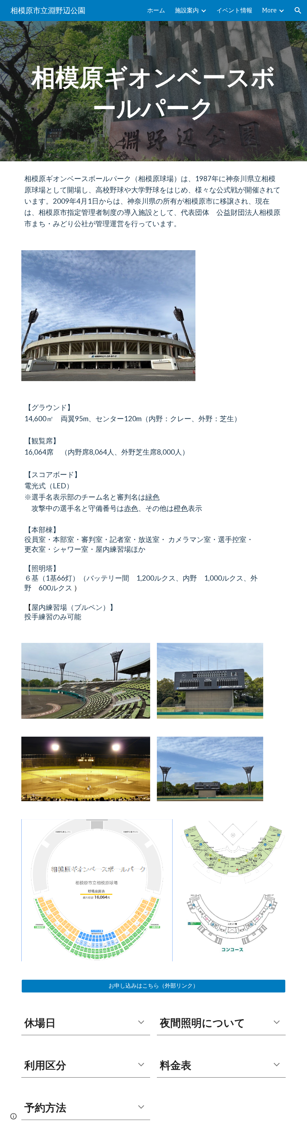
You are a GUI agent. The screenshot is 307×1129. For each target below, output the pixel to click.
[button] (298, 11)
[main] (153, 91)
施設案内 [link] (187, 10)
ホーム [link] (156, 10)
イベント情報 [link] (234, 10)
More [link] (269, 10)
